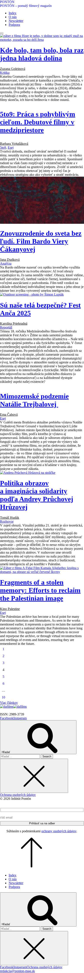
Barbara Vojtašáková (14, 143)
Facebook (6, 718)
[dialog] (42, 822)
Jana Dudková (10, 259)
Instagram (20, 718)
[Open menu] (1, 33)
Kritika (4, 72)
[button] (42, 703)
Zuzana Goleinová (12, 69)
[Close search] (34, 776)
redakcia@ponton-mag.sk (17, 971)
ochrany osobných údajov (58, 831)
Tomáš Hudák (9, 517)
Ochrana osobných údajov (18, 795)
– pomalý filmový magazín (33, 6)
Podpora (14, 24)
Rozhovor (7, 521)
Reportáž (6, 327)
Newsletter (16, 21)
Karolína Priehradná (13, 323)
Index (12, 13)
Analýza (5, 263)
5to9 (3, 147)
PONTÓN (7, 2)
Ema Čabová (9, 414)
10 (3, 697)
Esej (11, 147)
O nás (13, 17)
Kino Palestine (10, 609)
